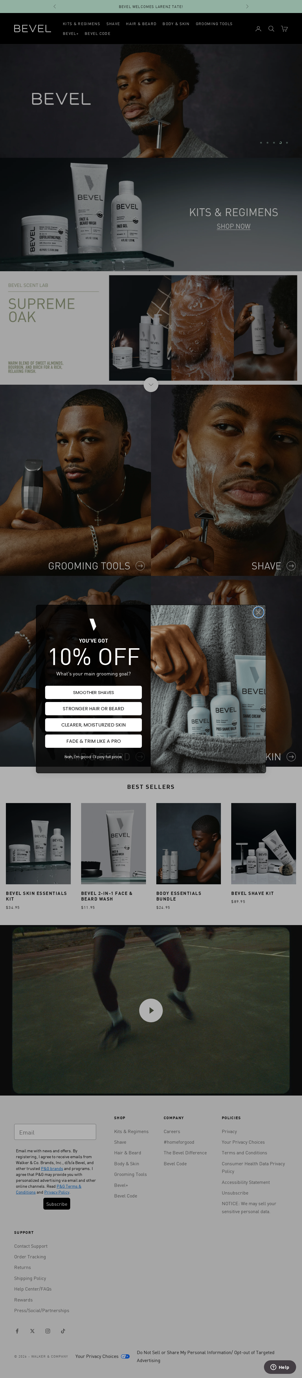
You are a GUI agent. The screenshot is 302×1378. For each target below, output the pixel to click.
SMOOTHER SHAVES (93, 692)
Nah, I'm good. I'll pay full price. (94, 757)
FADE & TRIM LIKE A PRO (93, 741)
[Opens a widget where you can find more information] (280, 1367)
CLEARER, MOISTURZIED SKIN (93, 725)
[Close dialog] (258, 612)
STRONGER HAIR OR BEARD (93, 708)
